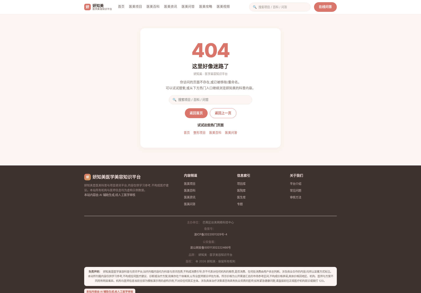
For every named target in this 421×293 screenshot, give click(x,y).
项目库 (241, 183)
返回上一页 (223, 113)
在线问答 (325, 7)
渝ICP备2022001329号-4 (210, 234)
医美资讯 (170, 7)
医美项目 (135, 7)
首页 (121, 7)
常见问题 (295, 190)
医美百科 (153, 7)
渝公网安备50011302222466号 (210, 247)
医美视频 (223, 7)
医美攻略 (205, 7)
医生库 (241, 197)
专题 (240, 204)
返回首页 (196, 113)
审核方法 (295, 197)
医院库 (241, 190)
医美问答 (188, 7)
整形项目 (199, 132)
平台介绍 (295, 183)
